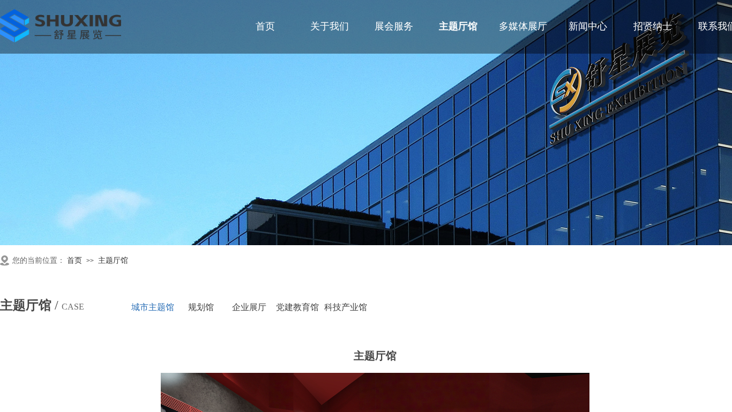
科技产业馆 (345, 307)
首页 (74, 260)
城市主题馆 (152, 307)
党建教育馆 (297, 307)
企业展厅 (249, 307)
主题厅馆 (113, 260)
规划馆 (201, 307)
